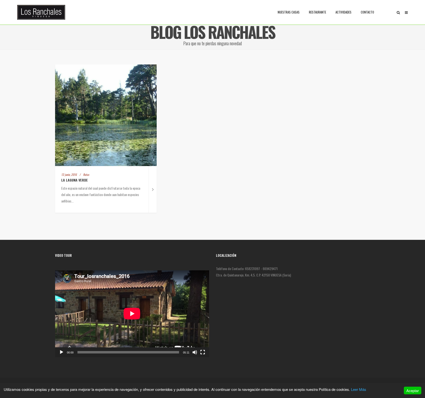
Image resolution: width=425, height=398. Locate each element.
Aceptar (412, 390)
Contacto (367, 12)
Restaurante (317, 12)
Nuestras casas (289, 12)
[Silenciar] (194, 352)
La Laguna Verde (74, 180)
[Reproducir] (61, 352)
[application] (132, 313)
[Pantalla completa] (202, 352)
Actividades (343, 12)
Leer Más (358, 389)
